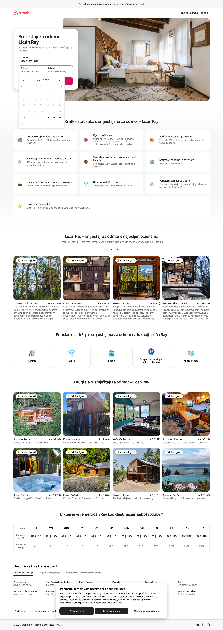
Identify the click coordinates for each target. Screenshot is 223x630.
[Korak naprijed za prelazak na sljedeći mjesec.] (59, 80)
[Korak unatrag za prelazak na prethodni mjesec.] (24, 80)
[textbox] (32, 71)
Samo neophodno (112, 611)
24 (23, 117)
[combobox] (45, 61)
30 (59, 117)
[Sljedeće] (117, 249)
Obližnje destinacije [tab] (23, 572)
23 (59, 111)
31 (23, 124)
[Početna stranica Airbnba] (21, 13)
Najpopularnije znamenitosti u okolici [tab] (83, 572)
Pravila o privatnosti (44, 624)
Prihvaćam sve (76, 611)
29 (53, 117)
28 (47, 117)
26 (35, 117)
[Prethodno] (105, 249)
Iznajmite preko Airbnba (194, 12)
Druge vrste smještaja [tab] (49, 572)
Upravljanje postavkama (146, 611)
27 (41, 117)
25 (29, 117)
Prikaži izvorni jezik (135, 4)
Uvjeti (60, 624)
